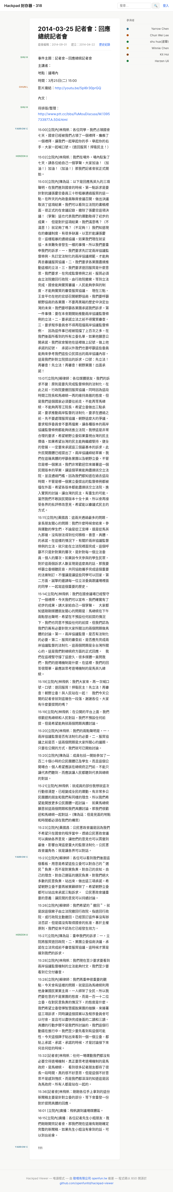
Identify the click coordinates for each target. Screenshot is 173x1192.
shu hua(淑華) (159, 41)
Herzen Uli (162, 61)
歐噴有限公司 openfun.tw (90, 1178)
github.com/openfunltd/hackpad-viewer (87, 1183)
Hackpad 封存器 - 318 (23, 5)
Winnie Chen (160, 48)
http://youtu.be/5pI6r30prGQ (78, 88)
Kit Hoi (164, 54)
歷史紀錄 (104, 44)
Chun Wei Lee (159, 35)
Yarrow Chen (160, 28)
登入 (166, 5)
